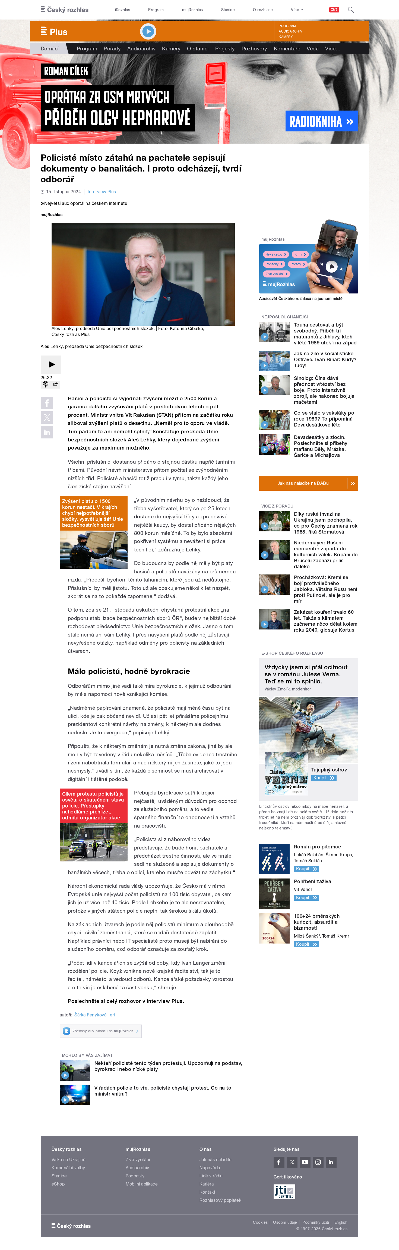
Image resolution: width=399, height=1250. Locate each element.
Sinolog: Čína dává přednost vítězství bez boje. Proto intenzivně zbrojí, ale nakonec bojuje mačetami (324, 390)
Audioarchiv (290, 31)
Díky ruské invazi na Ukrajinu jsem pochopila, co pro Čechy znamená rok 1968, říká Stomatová (326, 523)
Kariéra (206, 1184)
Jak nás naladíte (215, 1159)
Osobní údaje (285, 1222)
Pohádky (272, 264)
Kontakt (207, 1192)
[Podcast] (45, 385)
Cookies (260, 1222)
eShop (58, 1184)
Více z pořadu (277, 506)
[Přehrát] (51, 365)
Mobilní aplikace (142, 1184)
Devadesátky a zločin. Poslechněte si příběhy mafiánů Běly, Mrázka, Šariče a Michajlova (320, 446)
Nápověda (209, 1167)
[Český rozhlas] (64, 10)
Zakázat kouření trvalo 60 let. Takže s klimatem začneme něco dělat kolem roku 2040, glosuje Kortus (326, 621)
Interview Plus (102, 191)
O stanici (197, 48)
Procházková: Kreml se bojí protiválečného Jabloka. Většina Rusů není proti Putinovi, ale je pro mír (325, 589)
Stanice (228, 10)
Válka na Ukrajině (69, 1159)
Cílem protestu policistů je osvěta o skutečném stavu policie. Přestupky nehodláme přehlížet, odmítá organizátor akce (93, 806)
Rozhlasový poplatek (220, 1200)
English (340, 1222)
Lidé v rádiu (211, 1175)
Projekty (225, 48)
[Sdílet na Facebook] (47, 403)
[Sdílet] (55, 385)
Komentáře (287, 48)
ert (112, 1015)
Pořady (112, 48)
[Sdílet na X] (47, 417)
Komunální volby (68, 1167)
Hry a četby (274, 254)
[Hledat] (351, 10)
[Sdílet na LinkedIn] (47, 432)
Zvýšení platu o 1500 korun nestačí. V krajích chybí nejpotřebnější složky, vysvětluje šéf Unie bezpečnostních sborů (92, 513)
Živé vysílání (275, 274)
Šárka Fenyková (90, 1015)
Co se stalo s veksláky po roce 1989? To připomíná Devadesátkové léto (324, 419)
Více (333, 48)
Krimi (298, 254)
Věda (313, 48)
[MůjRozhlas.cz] (51, 215)
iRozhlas (122, 10)
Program (156, 10)
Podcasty (135, 1175)
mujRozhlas (192, 10)
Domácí (50, 48)
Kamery (286, 37)
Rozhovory (254, 48)
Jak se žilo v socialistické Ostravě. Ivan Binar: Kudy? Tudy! (325, 359)
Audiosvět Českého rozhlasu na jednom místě (301, 298)
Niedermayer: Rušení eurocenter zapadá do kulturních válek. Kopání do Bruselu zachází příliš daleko (326, 554)
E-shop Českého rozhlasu (292, 653)
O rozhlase (263, 10)
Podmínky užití (315, 1222)
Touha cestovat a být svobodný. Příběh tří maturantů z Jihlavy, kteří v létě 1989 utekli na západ (325, 333)
